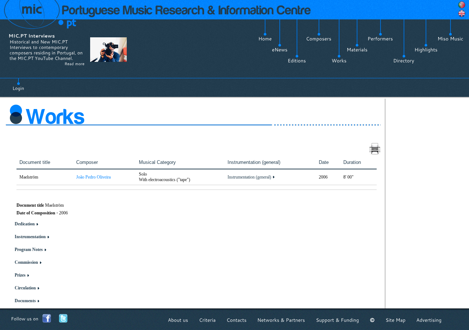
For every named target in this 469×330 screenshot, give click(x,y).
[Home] (265, 39)
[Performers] (380, 39)
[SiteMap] (395, 320)
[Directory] (403, 61)
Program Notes (29, 249)
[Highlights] (425, 50)
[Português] (461, 4)
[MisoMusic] (450, 39)
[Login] (18, 84)
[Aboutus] (178, 320)
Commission (26, 262)
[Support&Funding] (337, 320)
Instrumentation (30, 236)
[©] (372, 320)
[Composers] (319, 39)
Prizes (20, 275)
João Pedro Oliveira (93, 177)
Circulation (25, 287)
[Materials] (357, 50)
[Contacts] (236, 320)
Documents (25, 300)
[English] (461, 13)
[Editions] (297, 61)
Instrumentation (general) (249, 177)
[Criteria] (207, 320)
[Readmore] (74, 63)
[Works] (339, 61)
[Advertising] (429, 320)
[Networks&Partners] (281, 320)
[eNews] (280, 50)
